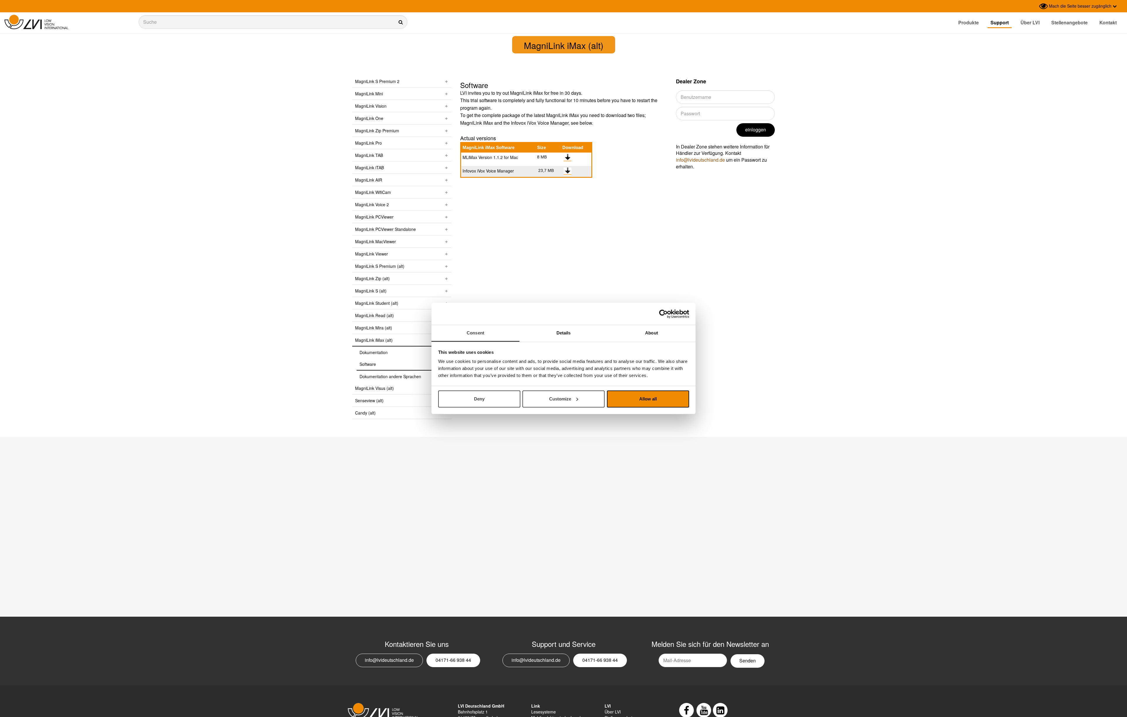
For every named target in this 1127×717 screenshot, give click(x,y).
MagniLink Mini (369, 94)
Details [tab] (563, 332)
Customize (560, 398)
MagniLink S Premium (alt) (379, 266)
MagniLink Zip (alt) (372, 278)
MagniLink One (369, 118)
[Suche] (273, 22)
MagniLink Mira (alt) (373, 328)
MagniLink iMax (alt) (374, 340)
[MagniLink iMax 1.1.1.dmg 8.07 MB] (567, 157)
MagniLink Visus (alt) (374, 388)
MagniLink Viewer (371, 254)
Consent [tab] (475, 332)
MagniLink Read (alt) (374, 315)
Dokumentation (374, 352)
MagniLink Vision (371, 106)
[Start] (36, 22)
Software (368, 364)
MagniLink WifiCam (373, 192)
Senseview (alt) (369, 400)
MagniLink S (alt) (371, 291)
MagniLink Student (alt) (376, 303)
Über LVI (1030, 22)
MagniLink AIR (368, 180)
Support (1000, 22)
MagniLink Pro (368, 143)
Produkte (968, 22)
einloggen (755, 129)
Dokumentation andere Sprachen (390, 376)
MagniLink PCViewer (374, 217)
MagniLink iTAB (369, 167)
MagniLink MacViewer (375, 241)
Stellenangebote (1069, 22)
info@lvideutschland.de (700, 159)
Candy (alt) (365, 413)
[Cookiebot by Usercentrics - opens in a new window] (663, 314)
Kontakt (1108, 22)
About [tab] (651, 332)
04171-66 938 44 (453, 660)
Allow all (648, 398)
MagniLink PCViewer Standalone (385, 229)
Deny (479, 398)
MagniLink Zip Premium (377, 130)
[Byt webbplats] (1033, 6)
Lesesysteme (543, 712)
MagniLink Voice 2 (372, 204)
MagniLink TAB (369, 155)
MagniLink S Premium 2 (377, 81)
